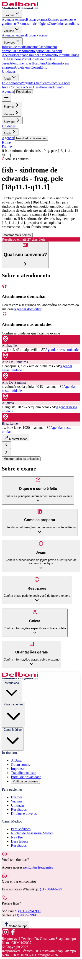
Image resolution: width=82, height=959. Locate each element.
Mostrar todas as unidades (21, 458)
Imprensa (17, 769)
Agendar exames (14, 19)
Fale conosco (11, 83)
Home (6, 142)
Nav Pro (17, 837)
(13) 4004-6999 (24, 915)
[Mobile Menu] (6, 98)
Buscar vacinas (37, 35)
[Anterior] (6, 445)
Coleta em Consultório (31, 67)
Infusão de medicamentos (20, 47)
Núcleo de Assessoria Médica (32, 833)
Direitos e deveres (24, 813)
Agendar (8, 91)
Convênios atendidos (64, 24)
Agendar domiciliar (27, 309)
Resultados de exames (31, 138)
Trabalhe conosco (23, 773)
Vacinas (9, 31)
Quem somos (20, 764)
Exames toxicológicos (33, 24)
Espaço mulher (28, 55)
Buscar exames (37, 19)
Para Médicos (21, 829)
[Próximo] (6, 452)
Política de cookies (25, 781)
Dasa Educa (19, 841)
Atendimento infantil (54, 55)
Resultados (23, 91)
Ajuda (7, 78)
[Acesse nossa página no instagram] (5, 934)
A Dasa (16, 760)
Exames (9, 15)
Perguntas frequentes (36, 83)
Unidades (8, 71)
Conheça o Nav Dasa (24, 87)
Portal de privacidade (26, 777)
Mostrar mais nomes (17, 235)
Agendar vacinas (14, 35)
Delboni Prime (19, 59)
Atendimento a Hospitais (27, 63)
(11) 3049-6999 (51, 889)
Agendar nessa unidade (62, 350)
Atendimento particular (32, 51)
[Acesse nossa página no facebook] (12, 934)
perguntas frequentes (38, 867)
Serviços (9, 42)
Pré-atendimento (52, 87)
